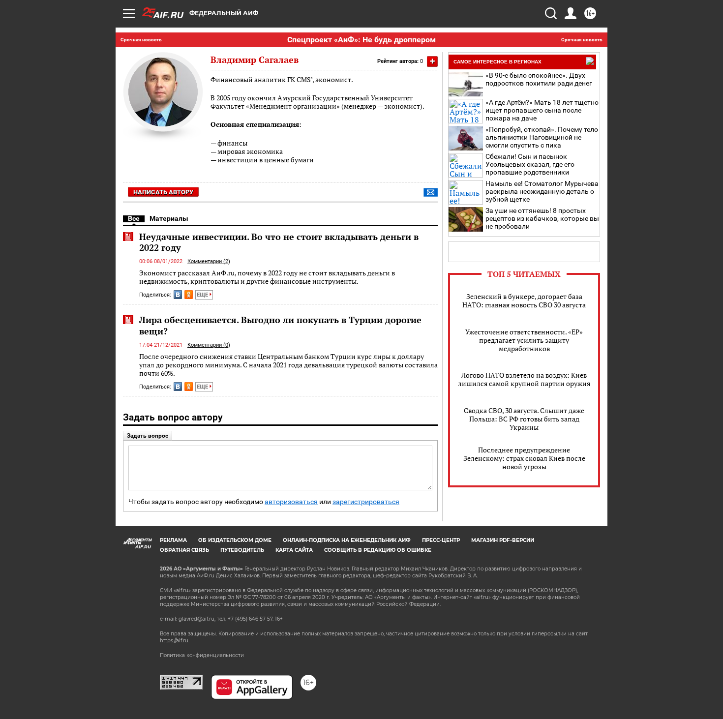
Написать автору (163, 192)
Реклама (173, 540)
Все (134, 218)
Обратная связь (184, 550)
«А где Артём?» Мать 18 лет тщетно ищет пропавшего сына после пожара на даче (542, 110)
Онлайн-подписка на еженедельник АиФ (347, 540)
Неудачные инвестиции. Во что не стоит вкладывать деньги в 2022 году (279, 242)
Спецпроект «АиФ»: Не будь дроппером (361, 39)
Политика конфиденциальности (202, 655)
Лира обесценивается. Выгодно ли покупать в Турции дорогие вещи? (280, 325)
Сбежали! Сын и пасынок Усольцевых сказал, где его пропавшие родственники (529, 164)
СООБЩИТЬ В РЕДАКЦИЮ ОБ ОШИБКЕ (377, 550)
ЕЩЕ (203, 295)
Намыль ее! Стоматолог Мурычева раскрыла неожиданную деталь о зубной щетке (542, 191)
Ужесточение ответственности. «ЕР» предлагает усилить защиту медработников (524, 340)
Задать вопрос (147, 435)
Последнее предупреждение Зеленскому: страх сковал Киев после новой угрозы (524, 458)
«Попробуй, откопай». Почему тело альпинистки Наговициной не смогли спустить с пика (541, 137)
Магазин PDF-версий (502, 540)
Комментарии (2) (208, 261)
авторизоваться (291, 502)
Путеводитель (242, 550)
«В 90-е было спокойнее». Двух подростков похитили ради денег (538, 79)
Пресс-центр (441, 540)
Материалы (169, 218)
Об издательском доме (234, 540)
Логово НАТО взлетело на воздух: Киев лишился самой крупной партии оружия (524, 379)
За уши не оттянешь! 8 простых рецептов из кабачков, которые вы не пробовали (542, 218)
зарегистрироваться (365, 502)
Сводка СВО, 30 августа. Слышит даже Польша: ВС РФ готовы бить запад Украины (524, 418)
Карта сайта (294, 550)
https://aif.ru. (174, 640)
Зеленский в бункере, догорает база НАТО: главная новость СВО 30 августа (524, 300)
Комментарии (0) (208, 345)
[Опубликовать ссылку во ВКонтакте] (178, 294)
